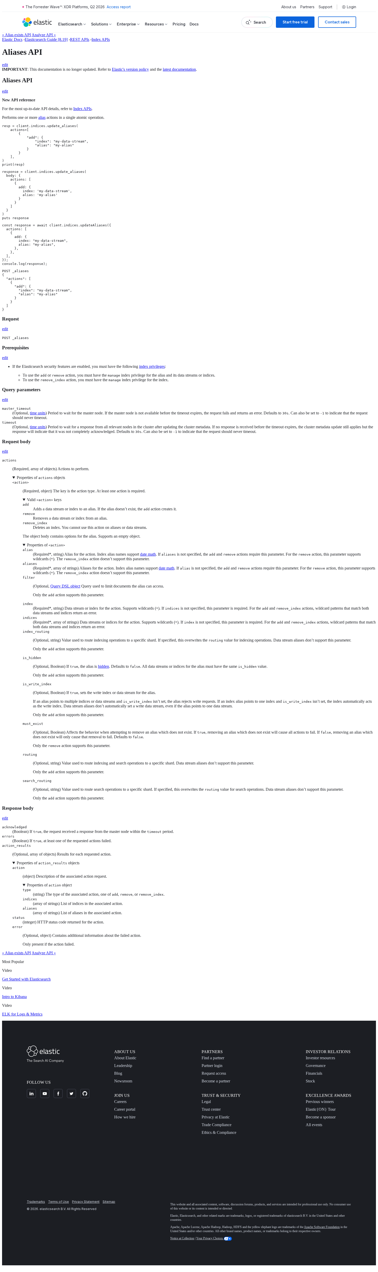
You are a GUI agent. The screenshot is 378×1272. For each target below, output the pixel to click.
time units (38, 413)
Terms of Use (58, 1202)
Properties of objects (41, 477)
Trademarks (36, 1202)
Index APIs (101, 39)
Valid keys (44, 499)
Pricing (179, 24)
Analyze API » (44, 35)
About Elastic (125, 1058)
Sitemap (109, 1202)
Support (325, 7)
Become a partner (216, 1081)
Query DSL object (65, 586)
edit (5, 65)
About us (288, 7)
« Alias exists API (16, 35)
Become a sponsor (321, 1117)
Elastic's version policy (130, 69)
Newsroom (123, 1081)
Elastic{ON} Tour (321, 1109)
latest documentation (179, 69)
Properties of (46, 545)
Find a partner (213, 1058)
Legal (206, 1101)
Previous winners (320, 1101)
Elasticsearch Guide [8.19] (46, 39)
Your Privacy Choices (210, 1238)
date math (148, 554)
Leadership (123, 1065)
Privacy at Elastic (216, 1117)
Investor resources (320, 1058)
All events (314, 1125)
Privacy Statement (86, 1202)
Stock (310, 1081)
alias (42, 117)
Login (351, 7)
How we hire (125, 1117)
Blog (118, 1073)
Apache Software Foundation (322, 1227)
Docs (194, 24)
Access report (119, 7)
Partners (307, 7)
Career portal (124, 1109)
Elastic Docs (12, 39)
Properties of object (49, 885)
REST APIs (79, 39)
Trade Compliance (216, 1125)
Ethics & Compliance (219, 1132)
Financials (314, 1073)
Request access (214, 1073)
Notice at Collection (182, 1238)
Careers (120, 1101)
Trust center (211, 1109)
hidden (103, 666)
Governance (316, 1065)
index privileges (152, 366)
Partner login (212, 1065)
